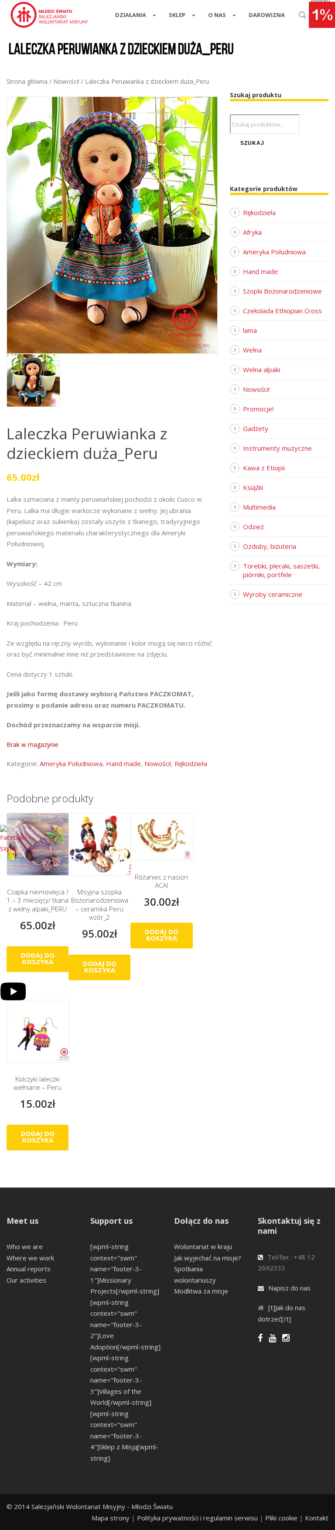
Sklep (177, 15)
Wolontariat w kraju (203, 1246)
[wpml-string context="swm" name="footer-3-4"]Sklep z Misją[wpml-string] (124, 1435)
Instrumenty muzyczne (277, 448)
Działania (130, 15)
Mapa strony (111, 1517)
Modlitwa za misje (201, 1291)
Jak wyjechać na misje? (207, 1257)
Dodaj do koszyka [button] (38, 958)
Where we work (30, 1257)
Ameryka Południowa (71, 763)
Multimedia (259, 507)
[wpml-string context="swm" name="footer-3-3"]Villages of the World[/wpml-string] (120, 1380)
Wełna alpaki (261, 369)
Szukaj (252, 143)
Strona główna (27, 81)
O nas (217, 15)
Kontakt (316, 1517)
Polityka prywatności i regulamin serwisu (197, 1517)
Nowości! (66, 81)
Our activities (26, 1280)
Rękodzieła (190, 763)
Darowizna (267, 15)
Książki (253, 487)
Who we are (25, 1246)
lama (250, 330)
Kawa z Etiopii (264, 467)
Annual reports (29, 1268)
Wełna (252, 350)
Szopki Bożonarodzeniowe (282, 291)
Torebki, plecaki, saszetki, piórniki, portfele (281, 570)
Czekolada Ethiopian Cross (282, 310)
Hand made (123, 763)
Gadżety (255, 428)
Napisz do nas (289, 1288)
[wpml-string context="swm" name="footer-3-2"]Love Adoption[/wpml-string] (125, 1324)
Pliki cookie (281, 1517)
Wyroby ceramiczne (272, 594)
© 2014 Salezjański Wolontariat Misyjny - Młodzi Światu (90, 1506)
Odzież (253, 526)
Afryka (252, 232)
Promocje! (258, 408)
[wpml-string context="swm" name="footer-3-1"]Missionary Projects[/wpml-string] (124, 1268)
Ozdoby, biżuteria (269, 546)
